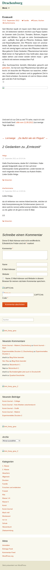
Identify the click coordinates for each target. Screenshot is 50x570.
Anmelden (6, 545)
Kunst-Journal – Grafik (10, 408)
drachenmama (9, 23)
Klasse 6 (5, 502)
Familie (26, 20)
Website (5, 274)
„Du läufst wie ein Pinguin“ (33, 138)
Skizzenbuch (7, 527)
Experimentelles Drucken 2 (12, 415)
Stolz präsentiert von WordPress (14, 565)
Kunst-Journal (7, 509)
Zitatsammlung (7, 530)
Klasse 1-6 (6, 498)
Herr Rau (5, 361)
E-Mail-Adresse (8, 269)
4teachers (6, 473)
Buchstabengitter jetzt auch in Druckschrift (25, 372)
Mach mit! (6, 512)
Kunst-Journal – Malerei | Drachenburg (16, 345)
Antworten (8, 180)
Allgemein (6, 477)
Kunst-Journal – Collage (11, 401)
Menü (4, 8)
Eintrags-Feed (7, 549)
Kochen (41, 20)
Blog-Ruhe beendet (17, 357)
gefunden (6, 68)
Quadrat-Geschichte (17, 375)
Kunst (4, 505)
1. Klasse (5, 466)
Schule (4, 523)
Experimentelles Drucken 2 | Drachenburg (17, 351)
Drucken (5, 480)
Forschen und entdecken (11, 487)
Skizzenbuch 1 (15, 365)
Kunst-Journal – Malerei (11, 412)
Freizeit (5, 491)
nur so (4, 520)
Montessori (6, 516)
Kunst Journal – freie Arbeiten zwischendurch (18, 405)
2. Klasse (5, 469)
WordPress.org (7, 556)
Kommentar (7, 248)
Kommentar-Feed (8, 552)
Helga (4, 155)
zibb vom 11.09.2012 (24, 122)
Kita (3, 495)
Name (4, 264)
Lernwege (8, 138)
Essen (35, 20)
